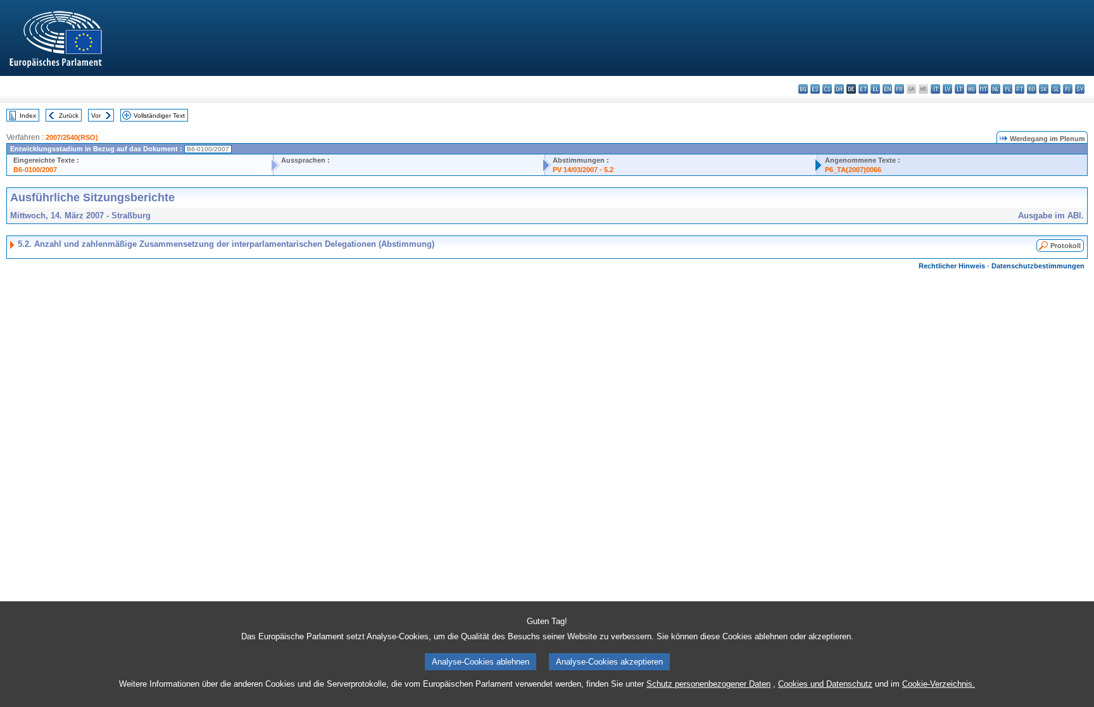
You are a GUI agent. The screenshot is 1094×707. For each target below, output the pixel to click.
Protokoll (1065, 245)
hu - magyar (971, 89)
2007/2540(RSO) (72, 137)
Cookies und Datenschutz (825, 684)
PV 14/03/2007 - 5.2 (583, 169)
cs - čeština (827, 89)
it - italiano (935, 89)
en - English (887, 89)
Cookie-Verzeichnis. (938, 684)
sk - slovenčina (1043, 89)
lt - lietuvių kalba (959, 89)
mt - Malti (983, 89)
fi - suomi (1067, 89)
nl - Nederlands (995, 89)
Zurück (69, 115)
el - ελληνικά (875, 89)
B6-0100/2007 (35, 169)
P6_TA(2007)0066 (853, 169)
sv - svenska (1080, 89)
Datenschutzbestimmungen (1038, 266)
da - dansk (839, 89)
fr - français (899, 89)
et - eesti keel (863, 89)
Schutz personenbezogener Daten (708, 684)
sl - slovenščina (1055, 89)
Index (28, 115)
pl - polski (1007, 89)
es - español (815, 89)
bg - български (803, 89)
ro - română (1031, 89)
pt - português (1019, 89)
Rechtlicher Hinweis (952, 266)
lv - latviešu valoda (947, 89)
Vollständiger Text (159, 115)
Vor (96, 115)
